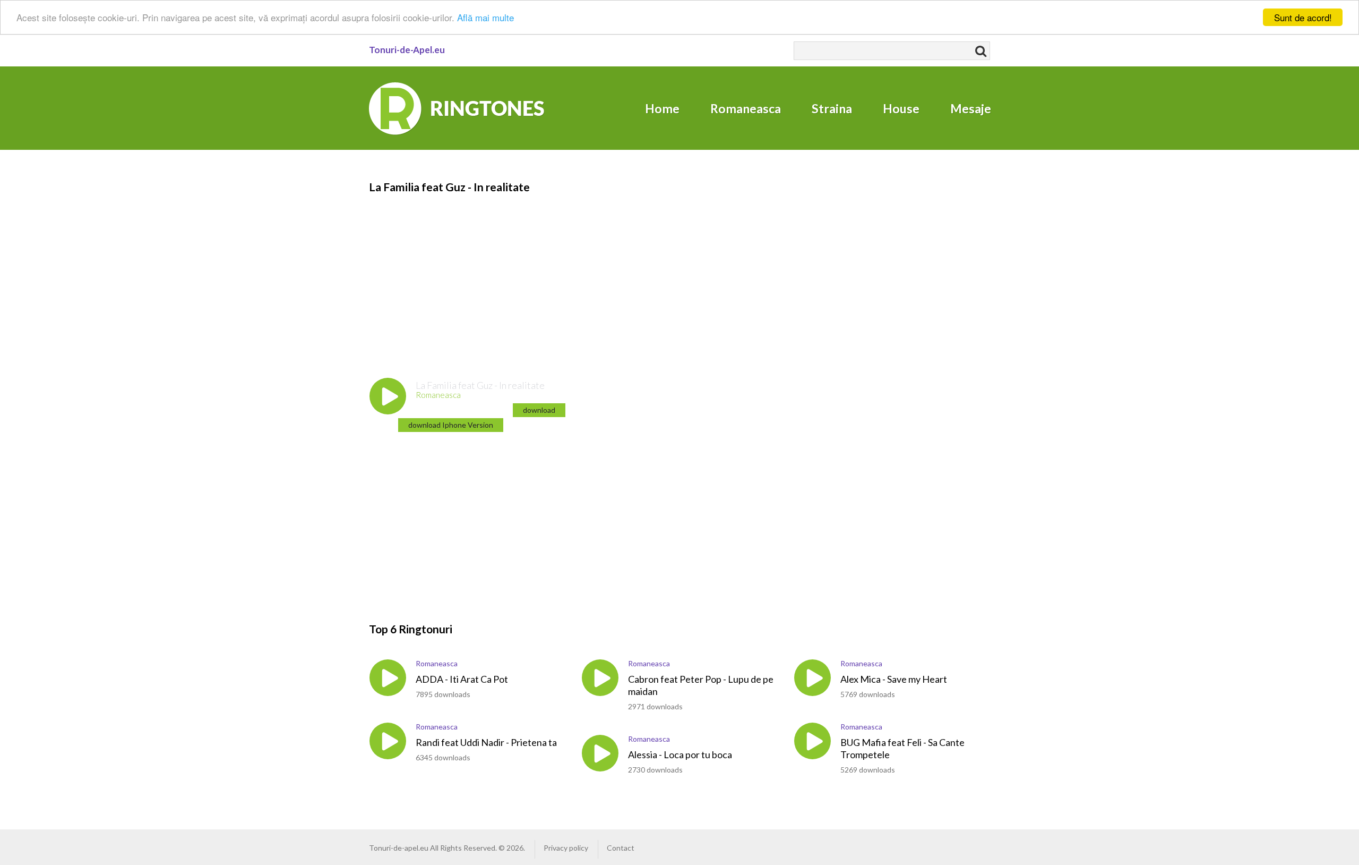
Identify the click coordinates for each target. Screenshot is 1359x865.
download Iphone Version (450, 424)
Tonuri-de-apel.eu (398, 847)
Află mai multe (485, 17)
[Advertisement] (671, 269)
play (387, 396)
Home (662, 108)
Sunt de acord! (1303, 17)
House (901, 108)
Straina (832, 108)
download (539, 409)
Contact (620, 847)
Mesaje (970, 108)
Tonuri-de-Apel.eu (407, 49)
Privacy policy (566, 847)
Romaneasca (745, 108)
